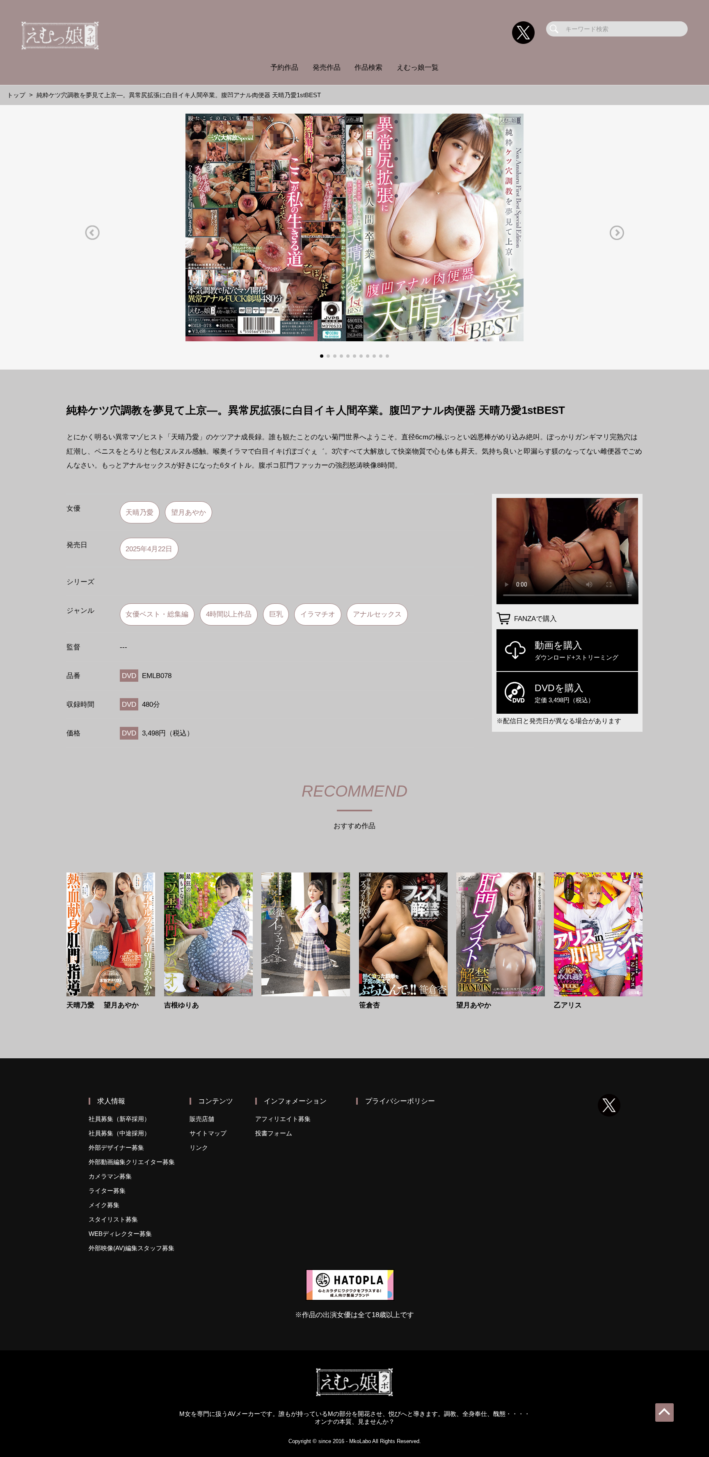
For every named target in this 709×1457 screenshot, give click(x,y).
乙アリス (568, 1005)
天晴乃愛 (139, 512)
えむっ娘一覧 (418, 67)
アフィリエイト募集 (283, 1118)
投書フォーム (273, 1133)
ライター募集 (107, 1190)
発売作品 (327, 67)
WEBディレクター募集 (120, 1233)
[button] (92, 233)
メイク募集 (104, 1204)
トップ (16, 94)
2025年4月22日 (149, 549)
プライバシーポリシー (400, 1101)
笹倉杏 (369, 1005)
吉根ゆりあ (181, 1005)
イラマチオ (317, 614)
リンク (199, 1147)
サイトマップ (208, 1133)
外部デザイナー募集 (116, 1147)
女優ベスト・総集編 (157, 614)
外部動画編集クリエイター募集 (132, 1161)
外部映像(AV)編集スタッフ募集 (131, 1248)
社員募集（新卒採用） (119, 1118)
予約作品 (284, 67)
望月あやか (188, 512)
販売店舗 (202, 1118)
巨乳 (276, 614)
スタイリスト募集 (113, 1219)
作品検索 (368, 67)
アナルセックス (377, 614)
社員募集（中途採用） (119, 1133)
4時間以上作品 (229, 614)
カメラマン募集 (110, 1176)
